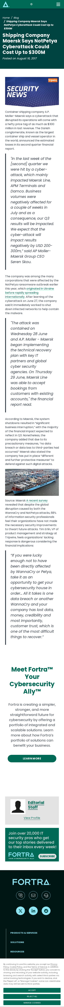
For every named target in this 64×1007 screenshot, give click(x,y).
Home (6, 17)
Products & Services (23, 932)
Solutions (17, 942)
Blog (16, 17)
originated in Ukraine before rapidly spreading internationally (29, 293)
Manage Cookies (32, 1002)
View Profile (32, 818)
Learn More (32, 758)
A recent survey (37, 500)
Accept (32, 990)
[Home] (6, 4)
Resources (17, 951)
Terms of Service (39, 967)
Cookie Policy (16, 967)
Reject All (32, 996)
